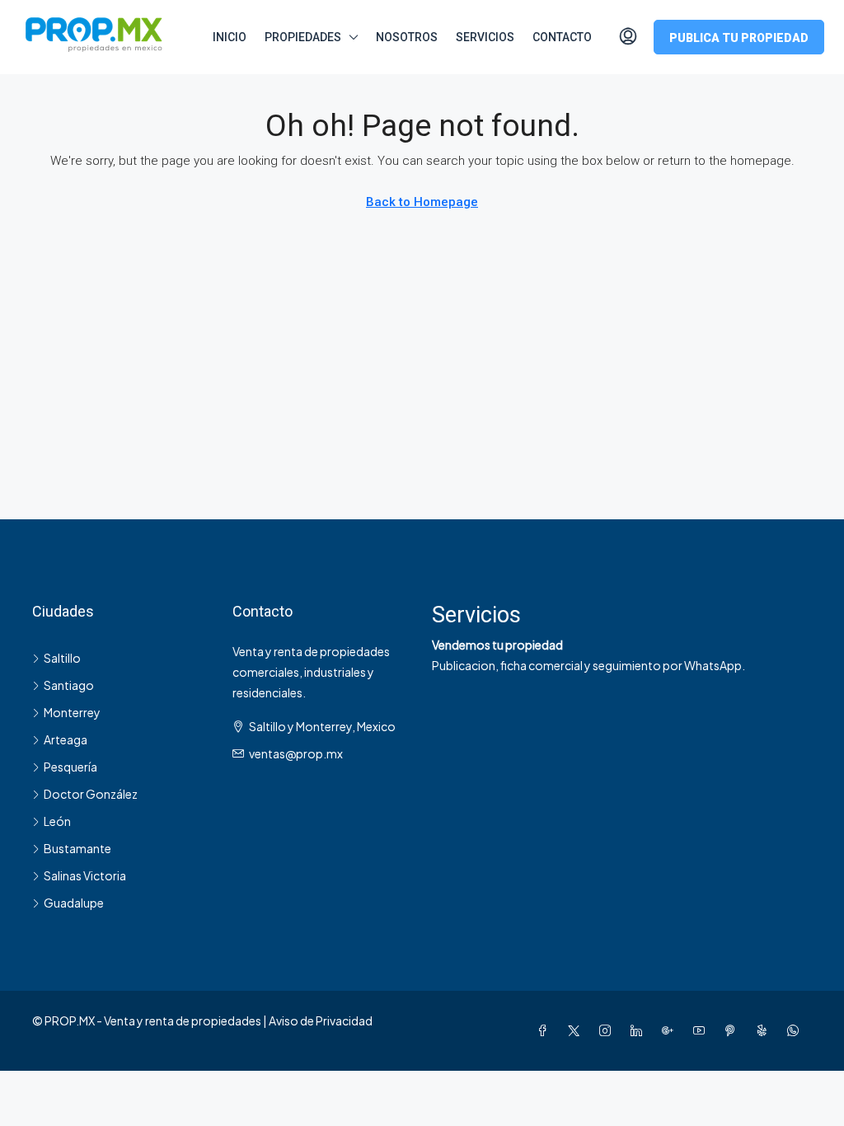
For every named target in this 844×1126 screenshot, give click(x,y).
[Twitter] (577, 1030)
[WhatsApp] (796, 1030)
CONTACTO (562, 37)
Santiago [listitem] (69, 685)
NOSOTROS (407, 37)
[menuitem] (628, 37)
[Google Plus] (671, 1030)
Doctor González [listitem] (91, 793)
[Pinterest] (733, 1030)
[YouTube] (702, 1030)
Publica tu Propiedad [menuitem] (739, 38)
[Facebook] (546, 1030)
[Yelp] (765, 1030)
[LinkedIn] (640, 1030)
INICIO (229, 37)
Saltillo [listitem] (62, 657)
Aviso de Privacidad (321, 1020)
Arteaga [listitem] (65, 739)
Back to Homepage (422, 202)
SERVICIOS (485, 37)
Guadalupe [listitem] (74, 902)
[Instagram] (608, 1030)
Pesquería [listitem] (70, 766)
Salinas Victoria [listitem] (85, 875)
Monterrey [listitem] (72, 712)
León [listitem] (57, 821)
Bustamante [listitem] (77, 848)
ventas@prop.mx (296, 753)
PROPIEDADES (303, 37)
